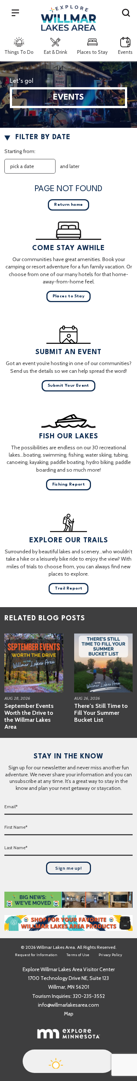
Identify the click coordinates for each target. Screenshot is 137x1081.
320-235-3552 (89, 996)
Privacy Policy (110, 954)
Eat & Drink (55, 52)
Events (125, 52)
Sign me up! (68, 868)
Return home (68, 205)
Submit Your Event (68, 386)
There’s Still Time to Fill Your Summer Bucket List (101, 712)
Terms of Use (78, 954)
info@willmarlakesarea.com (68, 1005)
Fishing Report (68, 485)
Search (126, 12)
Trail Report (69, 589)
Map (68, 1013)
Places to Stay (92, 52)
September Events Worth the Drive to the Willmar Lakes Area (29, 716)
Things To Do (19, 52)
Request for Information (36, 954)
